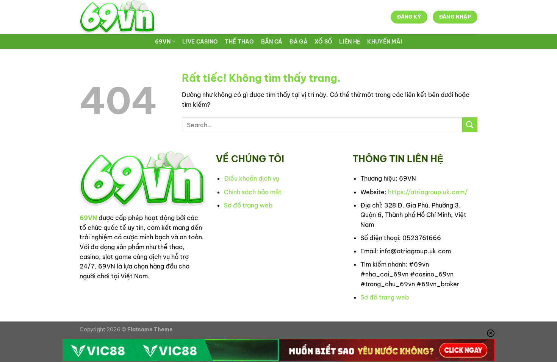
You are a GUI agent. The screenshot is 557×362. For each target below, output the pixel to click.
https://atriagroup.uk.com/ (428, 192)
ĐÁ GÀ (298, 41)
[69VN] (117, 17)
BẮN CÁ (272, 41)
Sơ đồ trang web (248, 205)
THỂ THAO (239, 41)
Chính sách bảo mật (253, 192)
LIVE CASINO (200, 41)
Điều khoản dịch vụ (251, 178)
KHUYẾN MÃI (384, 41)
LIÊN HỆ (349, 41)
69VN (163, 41)
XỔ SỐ (323, 41)
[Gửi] (469, 124)
